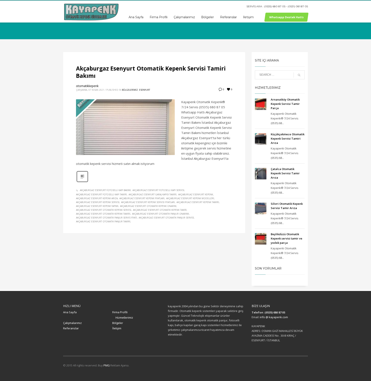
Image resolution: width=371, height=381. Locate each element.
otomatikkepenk (87, 86)
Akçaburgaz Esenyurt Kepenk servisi (97, 202)
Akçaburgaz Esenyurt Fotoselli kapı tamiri (101, 194)
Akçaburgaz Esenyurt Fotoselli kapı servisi (158, 190)
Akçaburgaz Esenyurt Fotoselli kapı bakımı (105, 190)
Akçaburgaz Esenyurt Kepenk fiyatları (141, 198)
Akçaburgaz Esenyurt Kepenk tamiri (197, 202)
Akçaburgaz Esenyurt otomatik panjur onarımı (160, 213)
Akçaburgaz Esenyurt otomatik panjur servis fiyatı (106, 217)
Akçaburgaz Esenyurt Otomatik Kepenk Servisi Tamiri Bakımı (151, 72)
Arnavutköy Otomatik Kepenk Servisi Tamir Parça (285, 104)
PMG (106, 365)
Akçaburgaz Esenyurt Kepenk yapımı (97, 206)
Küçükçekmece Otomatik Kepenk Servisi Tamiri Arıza (287, 138)
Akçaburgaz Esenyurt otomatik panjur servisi (166, 217)
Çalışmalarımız (72, 323)
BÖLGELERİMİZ (130, 89)
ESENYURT (144, 89)
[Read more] (82, 181)
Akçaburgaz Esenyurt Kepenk (195, 194)
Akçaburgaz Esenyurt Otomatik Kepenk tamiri (103, 213)
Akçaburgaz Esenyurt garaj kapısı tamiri (152, 194)
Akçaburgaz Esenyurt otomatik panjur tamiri (103, 221)
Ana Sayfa (70, 312)
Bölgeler (117, 323)
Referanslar (71, 328)
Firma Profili (120, 312)
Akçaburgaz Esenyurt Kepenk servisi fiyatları (148, 202)
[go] (299, 75)
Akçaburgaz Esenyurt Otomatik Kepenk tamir (160, 209)
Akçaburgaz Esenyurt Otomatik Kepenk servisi (103, 209)
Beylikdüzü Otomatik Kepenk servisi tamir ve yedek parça (286, 238)
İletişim (116, 328)
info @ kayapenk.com (274, 317)
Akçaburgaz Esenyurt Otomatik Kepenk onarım (148, 206)
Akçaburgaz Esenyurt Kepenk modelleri (190, 198)
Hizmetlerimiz (124, 317)
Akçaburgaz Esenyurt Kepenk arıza (97, 198)
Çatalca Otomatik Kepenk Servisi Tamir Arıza (285, 173)
